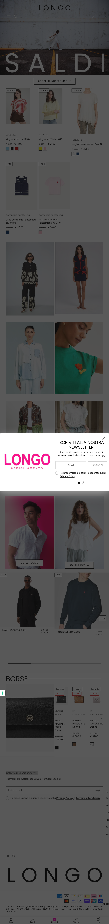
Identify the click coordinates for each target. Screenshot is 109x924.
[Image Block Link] (27, 462)
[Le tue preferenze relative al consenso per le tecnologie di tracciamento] (2, 693)
